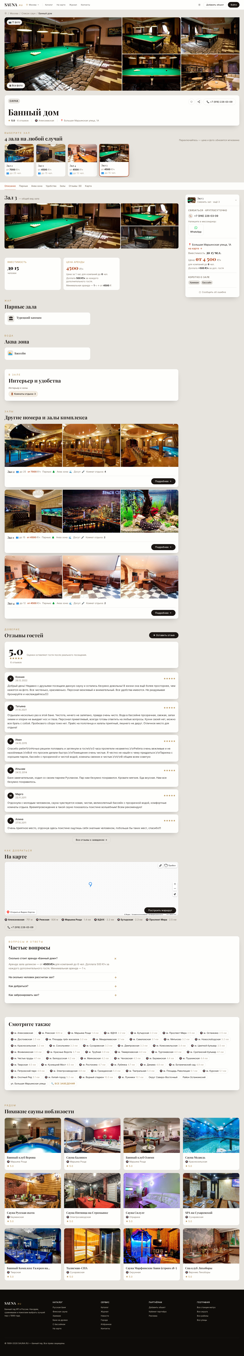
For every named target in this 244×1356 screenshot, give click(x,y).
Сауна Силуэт (135, 1212)
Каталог (49, 5)
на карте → (195, 248)
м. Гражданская (105, 1070)
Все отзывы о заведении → (91, 839)
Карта (88, 186)
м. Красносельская (27, 1045)
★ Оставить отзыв (164, 635)
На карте (61, 5)
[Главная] (6, 13)
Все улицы (202, 1320)
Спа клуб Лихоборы (198, 1268)
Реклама (153, 1316)
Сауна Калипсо (76, 1157)
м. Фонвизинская (26, 1052)
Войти (234, 5)
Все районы (202, 1316)
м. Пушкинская (193, 1058)
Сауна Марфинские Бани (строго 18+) (151, 1268)
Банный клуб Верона (21, 1157)
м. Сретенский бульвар (205, 1052)
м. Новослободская (212, 1039)
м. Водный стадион (96, 1077)
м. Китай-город (59, 1077)
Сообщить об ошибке (214, 292)
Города (104, 1320)
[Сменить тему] (199, 5)
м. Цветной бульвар (208, 1045)
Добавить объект (215, 5)
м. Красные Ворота (63, 1052)
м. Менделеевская (108, 1039)
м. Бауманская (160, 1058)
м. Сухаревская (97, 1045)
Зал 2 (10, 471)
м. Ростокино (92, 1064)
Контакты (85, 5)
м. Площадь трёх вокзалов (66, 1039)
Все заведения (63, 1083)
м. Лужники (130, 1077)
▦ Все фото (16, 85)
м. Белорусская (60, 1058)
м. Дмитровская (132, 1045)
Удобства (51, 186)
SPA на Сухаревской (198, 1212)
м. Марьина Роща (83, 1033)
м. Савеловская (143, 1039)
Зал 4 (11, 603)
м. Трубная (97, 1052)
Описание (10, 186)
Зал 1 (10, 537)
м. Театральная (140, 1070)
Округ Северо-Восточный (163, 1077)
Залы (62, 186)
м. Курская (214, 1070)
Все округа (202, 1311)
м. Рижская (50, 1033)
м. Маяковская (94, 1058)
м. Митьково (176, 1039)
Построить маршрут (160, 910)
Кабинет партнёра (157, 1311)
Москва (14, 13)
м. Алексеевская (22, 1033)
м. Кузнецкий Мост (57, 1064)
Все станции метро (206, 1307)
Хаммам (57, 1316)
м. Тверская (23, 1064)
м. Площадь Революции (178, 1070)
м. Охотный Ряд (25, 1077)
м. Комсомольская (169, 1045)
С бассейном (59, 1324)
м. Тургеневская (166, 1052)
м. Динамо (152, 1064)
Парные (23, 186)
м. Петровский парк (27, 1070)
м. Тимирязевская (130, 1052)
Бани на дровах (60, 1320)
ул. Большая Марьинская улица (28, 1083)
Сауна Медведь (195, 1157)
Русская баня (59, 1307)
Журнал (73, 5)
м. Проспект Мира (179, 1033)
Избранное (106, 1324)
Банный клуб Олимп (140, 1157)
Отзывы (75, 186)
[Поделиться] (199, 102)
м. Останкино (213, 1033)
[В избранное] (191, 102)
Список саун (28, 13)
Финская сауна (60, 1311)
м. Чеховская (127, 1058)
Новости (105, 1316)
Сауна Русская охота (20, 1212)
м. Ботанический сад (186, 1064)
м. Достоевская (25, 1039)
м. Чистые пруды (26, 1058)
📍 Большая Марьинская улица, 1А (79, 120)
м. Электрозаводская (67, 1070)
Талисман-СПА (76, 1268)
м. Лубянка (123, 1064)
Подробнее (161, 481)
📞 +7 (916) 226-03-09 (219, 101)
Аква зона (36, 186)
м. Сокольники (63, 1045)
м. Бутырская (143, 1033)
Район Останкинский (194, 1077)
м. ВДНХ (114, 1033)
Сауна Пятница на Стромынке (87, 1212)
